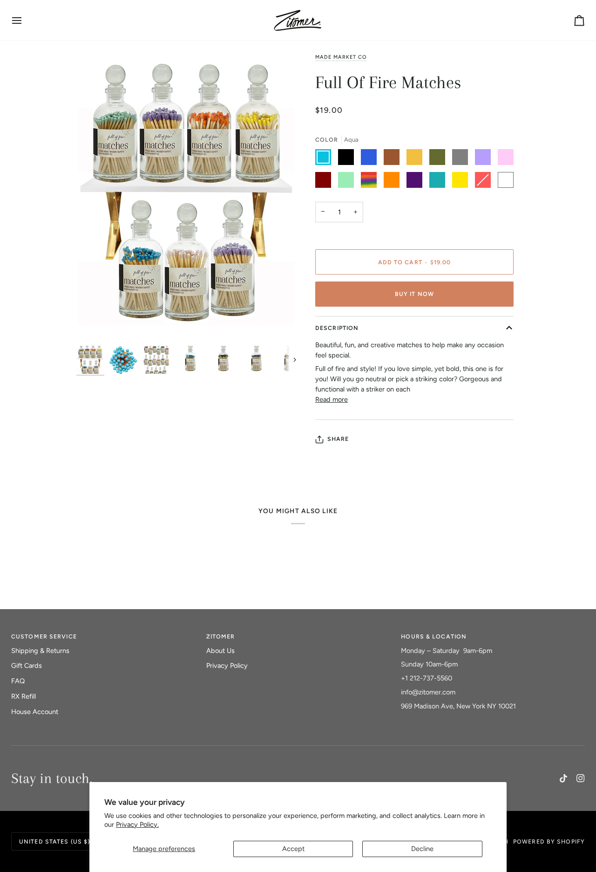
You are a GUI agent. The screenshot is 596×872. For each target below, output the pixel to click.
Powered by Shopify (549, 841)
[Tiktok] (563, 778)
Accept (293, 849)
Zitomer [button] (220, 636)
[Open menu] (25, 20)
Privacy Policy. (137, 824)
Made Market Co (341, 57)
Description (337, 327)
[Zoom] (187, 197)
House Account (34, 711)
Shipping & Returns (40, 650)
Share (338, 438)
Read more (331, 399)
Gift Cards (26, 665)
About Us (220, 650)
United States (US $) (54, 841)
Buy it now (414, 293)
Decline (422, 849)
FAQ (18, 681)
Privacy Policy (227, 665)
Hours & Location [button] (434, 636)
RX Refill (23, 696)
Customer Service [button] (44, 636)
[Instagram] (580, 778)
